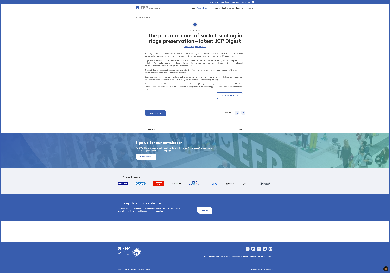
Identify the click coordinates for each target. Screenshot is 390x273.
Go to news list (155, 113)
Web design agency (256, 269)
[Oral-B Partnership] (140, 183)
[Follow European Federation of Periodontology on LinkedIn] (253, 249)
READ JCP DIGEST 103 (230, 96)
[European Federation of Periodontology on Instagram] (270, 249)
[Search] (253, 2)
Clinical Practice (189, 47)
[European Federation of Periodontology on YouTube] (265, 249)
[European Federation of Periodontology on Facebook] (259, 249)
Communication (200, 47)
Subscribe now (146, 157)
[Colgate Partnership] (158, 183)
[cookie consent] (385, 268)
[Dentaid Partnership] (123, 183)
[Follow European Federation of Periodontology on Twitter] (248, 249)
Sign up (205, 210)
